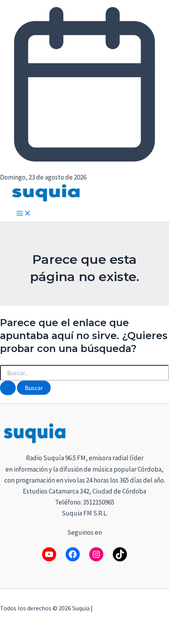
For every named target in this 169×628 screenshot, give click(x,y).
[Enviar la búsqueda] (8, 388)
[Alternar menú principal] (23, 213)
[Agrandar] (159, 432)
